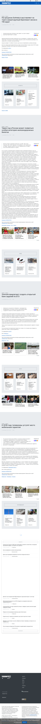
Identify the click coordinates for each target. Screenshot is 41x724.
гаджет (14, 476)
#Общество (7, 104)
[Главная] (6, 3)
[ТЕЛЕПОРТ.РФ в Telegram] (31, 1)
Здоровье (4, 601)
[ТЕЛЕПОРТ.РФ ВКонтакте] (33, 1)
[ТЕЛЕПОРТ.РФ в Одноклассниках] (34, 1)
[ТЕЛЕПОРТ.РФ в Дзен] (36, 1)
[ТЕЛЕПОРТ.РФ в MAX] (30, 1)
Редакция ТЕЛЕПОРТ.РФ (6, 52)
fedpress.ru (6, 333)
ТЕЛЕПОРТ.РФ (4, 55)
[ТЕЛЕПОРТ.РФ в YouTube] (39, 1)
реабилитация (15, 601)
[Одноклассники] (37, 35)
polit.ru (9, 48)
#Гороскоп (14, 654)
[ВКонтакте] (35, 35)
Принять (24, 722)
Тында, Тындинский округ (24, 601)
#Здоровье (7, 634)
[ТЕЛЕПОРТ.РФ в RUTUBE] (37, 1)
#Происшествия (31, 273)
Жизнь (3, 57)
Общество (4, 340)
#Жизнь (13, 716)
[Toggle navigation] (38, 3)
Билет (15, 225)
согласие (16, 719)
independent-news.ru (12, 467)
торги (7, 57)
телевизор (9, 476)
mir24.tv (10, 331)
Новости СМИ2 (5, 110)
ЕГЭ (8, 340)
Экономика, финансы (6, 225)
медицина (9, 601)
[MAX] (34, 35)
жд (12, 225)
